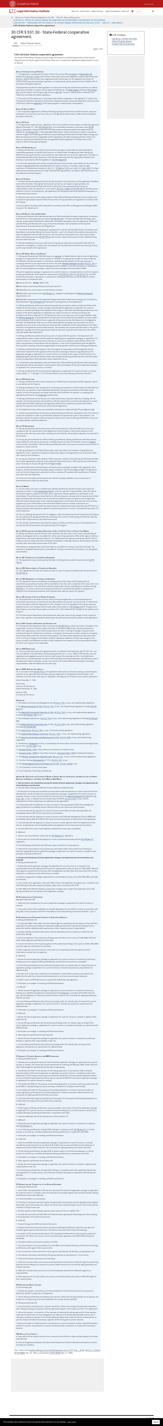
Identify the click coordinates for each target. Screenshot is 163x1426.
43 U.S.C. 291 (57, 760)
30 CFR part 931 (45, 127)
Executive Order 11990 (66, 753)
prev (95, 49)
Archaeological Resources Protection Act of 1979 (40, 764)
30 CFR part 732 (77, 607)
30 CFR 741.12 (65, 274)
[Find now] (153, 11)
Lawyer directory (97, 11)
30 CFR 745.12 (56, 219)
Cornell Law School (27, 3)
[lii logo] (34, 11)
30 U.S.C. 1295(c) (63, 189)
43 (86, 506)
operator (58, 256)
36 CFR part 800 (30, 727)
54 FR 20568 (55, 1353)
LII (12, 17)
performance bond (45, 491)
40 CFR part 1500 (30, 715)
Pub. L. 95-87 (79, 1350)
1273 (67, 168)
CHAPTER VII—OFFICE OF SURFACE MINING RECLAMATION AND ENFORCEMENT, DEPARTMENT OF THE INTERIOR (59, 20)
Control (73, 74)
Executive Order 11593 (28, 749)
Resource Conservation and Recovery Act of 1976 (40, 737)
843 (52, 464)
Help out (125, 11)
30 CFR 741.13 (82, 274)
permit (27, 166)
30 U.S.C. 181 (89, 263)
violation (92, 442)
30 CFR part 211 (49, 293)
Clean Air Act (26, 730)
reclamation (42, 395)
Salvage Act (33, 743)
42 (76, 168)
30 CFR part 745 (32, 132)
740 (56, 92)
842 (85, 409)
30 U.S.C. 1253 (21, 79)
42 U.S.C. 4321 (60, 712)
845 (59, 464)
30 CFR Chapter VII (59, 160)
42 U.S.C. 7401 (37, 730)
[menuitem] (74, 11)
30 (46, 92)
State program (73, 90)
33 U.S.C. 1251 (54, 734)
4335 (89, 168)
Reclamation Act (86, 74)
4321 (84, 168)
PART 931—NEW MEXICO (112, 23)
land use (65, 993)
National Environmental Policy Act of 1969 (37, 712)
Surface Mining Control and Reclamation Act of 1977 (51, 1350)
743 (92, 409)
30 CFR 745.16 (21, 573)
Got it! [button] (156, 1422)
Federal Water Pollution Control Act (34, 734)
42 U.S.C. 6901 (65, 737)
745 (60, 92)
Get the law (84, 11)
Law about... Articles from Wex (124, 38)
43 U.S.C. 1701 (59, 703)
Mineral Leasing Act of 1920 (73, 263)
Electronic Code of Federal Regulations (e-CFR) (34, 17)
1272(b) (58, 168)
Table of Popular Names (31, 43)
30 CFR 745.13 (39, 672)
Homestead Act (38, 760)
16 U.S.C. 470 (59, 724)
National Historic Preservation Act (34, 724)
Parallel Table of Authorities (123, 44)
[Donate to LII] (132, 11)
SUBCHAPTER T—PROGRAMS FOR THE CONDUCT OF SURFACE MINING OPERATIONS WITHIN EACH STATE (56, 23)
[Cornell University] (12, 3)
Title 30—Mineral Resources (68, 17)
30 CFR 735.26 (44, 237)
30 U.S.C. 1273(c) (32, 76)
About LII (74, 11)
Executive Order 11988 (28, 753)
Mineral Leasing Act (85, 293)
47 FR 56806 (20, 1353)
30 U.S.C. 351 (58, 756)
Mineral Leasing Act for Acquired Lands (37, 756)
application (38, 103)
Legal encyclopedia (112, 11)
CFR (15, 43)
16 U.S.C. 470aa (66, 764)
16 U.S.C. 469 (31, 746)
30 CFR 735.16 (79, 189)
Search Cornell (149, 4)
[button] (153, 11)
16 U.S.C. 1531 (45, 718)
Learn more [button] (71, 1422)
